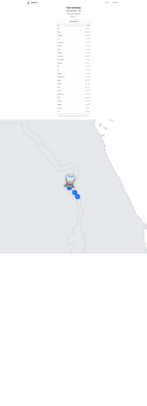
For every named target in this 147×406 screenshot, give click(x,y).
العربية (107, 2)
